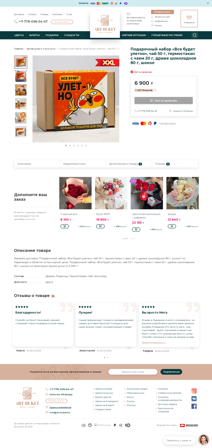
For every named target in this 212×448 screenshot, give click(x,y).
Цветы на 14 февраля (106, 401)
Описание (24, 163)
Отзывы (44, 14)
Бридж (172, 214)
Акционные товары (137, 389)
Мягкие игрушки (134, 35)
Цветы (19, 35)
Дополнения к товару (125, 163)
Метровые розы (135, 393)
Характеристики (74, 163)
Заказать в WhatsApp (183, 111)
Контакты (57, 14)
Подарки (52, 35)
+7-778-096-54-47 (33, 21)
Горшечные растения (167, 35)
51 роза (130, 401)
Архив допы (33, 48)
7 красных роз (68, 214)
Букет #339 (103, 214)
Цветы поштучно (104, 393)
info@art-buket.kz (60, 412)
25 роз (130, 397)
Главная (18, 48)
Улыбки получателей (169, 393)
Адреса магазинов (60, 407)
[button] (162, 12)
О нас (69, 14)
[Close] (208, 426)
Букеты (34, 35)
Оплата (32, 14)
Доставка (19, 14)
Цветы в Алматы (103, 389)
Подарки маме (103, 409)
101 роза (131, 405)
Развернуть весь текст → (154, 342)
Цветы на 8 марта (104, 405)
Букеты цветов (103, 397)
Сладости (71, 35)
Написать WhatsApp (61, 394)
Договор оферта (167, 404)
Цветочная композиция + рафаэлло (146, 216)
